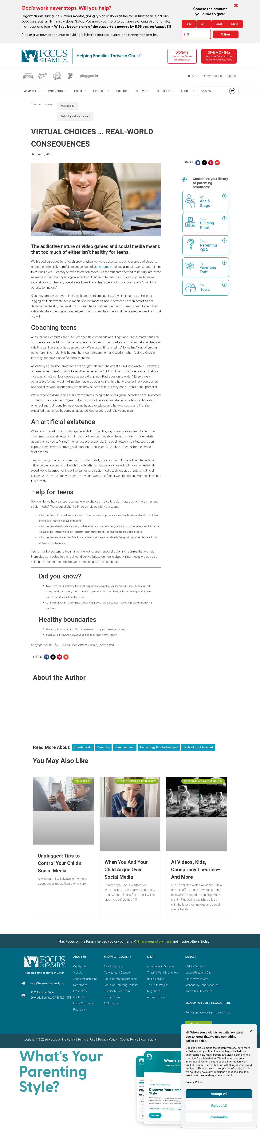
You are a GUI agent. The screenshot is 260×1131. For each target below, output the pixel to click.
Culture (122, 91)
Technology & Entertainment (75, 116)
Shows (140, 91)
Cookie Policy (128, 1039)
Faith (78, 91)
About (185, 91)
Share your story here (154, 941)
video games (102, 267)
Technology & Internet (198, 747)
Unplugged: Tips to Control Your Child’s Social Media (60, 863)
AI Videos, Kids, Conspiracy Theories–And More (195, 869)
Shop (150, 956)
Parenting (55, 91)
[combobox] (212, 91)
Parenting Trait (125, 747)
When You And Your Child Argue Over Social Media (126, 869)
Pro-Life (99, 91)
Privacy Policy (107, 1039)
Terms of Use (86, 1039)
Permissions (148, 1039)
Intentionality (67, 106)
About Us (80, 956)
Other (225, 34)
